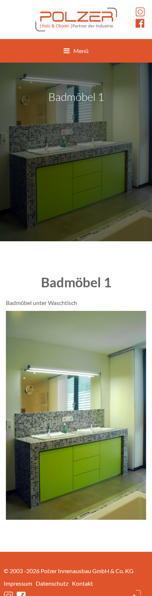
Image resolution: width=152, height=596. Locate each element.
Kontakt (82, 583)
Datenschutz (52, 583)
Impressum (18, 583)
